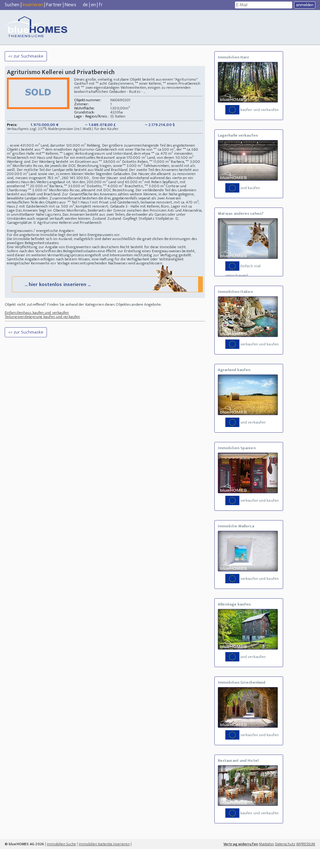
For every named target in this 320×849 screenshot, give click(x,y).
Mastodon (266, 844)
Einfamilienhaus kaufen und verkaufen (37, 312)
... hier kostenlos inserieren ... (58, 284)
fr (100, 5)
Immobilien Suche (61, 844)
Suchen (12, 5)
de (85, 5)
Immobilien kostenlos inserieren (104, 844)
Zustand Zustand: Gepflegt (115, 218)
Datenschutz (285, 844)
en (93, 5)
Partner (54, 5)
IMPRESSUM (305, 844)
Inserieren (32, 5)
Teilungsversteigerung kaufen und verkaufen (42, 316)
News (70, 5)
